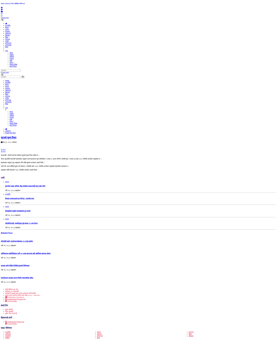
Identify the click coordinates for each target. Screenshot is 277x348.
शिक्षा (6, 37)
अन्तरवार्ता (8, 45)
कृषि (11, 61)
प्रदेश (7, 41)
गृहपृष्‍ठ (7, 81)
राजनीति (7, 26)
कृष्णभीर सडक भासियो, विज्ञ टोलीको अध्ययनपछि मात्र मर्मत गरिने (25, 186)
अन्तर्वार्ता (8, 336)
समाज (7, 29)
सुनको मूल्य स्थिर (10, 133)
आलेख (12, 55)
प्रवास (12, 59)
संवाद (11, 53)
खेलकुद (7, 35)
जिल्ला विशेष (13, 64)
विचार (7, 27)
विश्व (6, 47)
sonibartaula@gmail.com (15, 322)
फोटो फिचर (13, 66)
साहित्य (12, 57)
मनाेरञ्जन (8, 43)
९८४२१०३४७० (12, 301)
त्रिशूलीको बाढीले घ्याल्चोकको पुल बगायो (17, 211)
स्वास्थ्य (7, 39)
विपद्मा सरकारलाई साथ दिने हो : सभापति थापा (19, 198)
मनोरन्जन (100, 336)
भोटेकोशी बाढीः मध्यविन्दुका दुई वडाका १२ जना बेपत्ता (21, 223)
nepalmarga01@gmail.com (16, 299)
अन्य (6, 51)
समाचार (7, 31)
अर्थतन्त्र (8, 33)
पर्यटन (11, 62)
